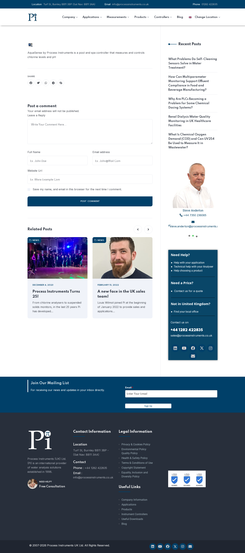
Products (127, 509)
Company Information (134, 499)
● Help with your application (187, 262)
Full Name (34, 152)
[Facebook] (193, 348)
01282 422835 (210, 4)
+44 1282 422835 (95, 468)
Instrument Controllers (135, 514)
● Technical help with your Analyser (192, 266)
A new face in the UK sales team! (121, 294)
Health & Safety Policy (135, 458)
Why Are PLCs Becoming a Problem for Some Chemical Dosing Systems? (188, 103)
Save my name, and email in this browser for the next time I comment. (77, 189)
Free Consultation (52, 486)
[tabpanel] (193, 196)
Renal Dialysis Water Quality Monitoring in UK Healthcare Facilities (189, 121)
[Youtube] (184, 348)
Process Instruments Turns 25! (56, 294)
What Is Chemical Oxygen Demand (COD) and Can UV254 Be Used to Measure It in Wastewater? (191, 141)
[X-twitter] (202, 348)
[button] (138, 229)
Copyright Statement (134, 467)
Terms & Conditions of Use (137, 462)
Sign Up (148, 405)
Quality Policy (130, 453)
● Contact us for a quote (187, 291)
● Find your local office (184, 311)
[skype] (61, 82)
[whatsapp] (45, 82)
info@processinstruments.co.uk (130, 4)
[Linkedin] (175, 348)
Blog (124, 523)
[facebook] (31, 82)
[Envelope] (193, 356)
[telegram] (53, 82)
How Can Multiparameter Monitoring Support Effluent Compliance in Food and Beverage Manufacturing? (188, 83)
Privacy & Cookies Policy (136, 444)
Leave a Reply (36, 115)
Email (129, 387)
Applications (129, 504)
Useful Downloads (132, 519)
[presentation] (189, 235)
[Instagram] (211, 348)
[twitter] (38, 82)
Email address (101, 152)
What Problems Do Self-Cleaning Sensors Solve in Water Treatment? (192, 63)
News (35, 240)
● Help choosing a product (186, 270)
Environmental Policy (134, 449)
